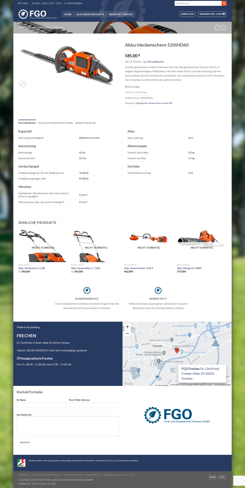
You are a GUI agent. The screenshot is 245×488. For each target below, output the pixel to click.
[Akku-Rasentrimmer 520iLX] (149, 238)
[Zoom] (23, 84)
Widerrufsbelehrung (116, 474)
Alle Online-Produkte (90, 14)
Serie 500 (57, 27)
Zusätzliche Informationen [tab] (55, 123)
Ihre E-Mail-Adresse (79, 400)
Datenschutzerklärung (47, 474)
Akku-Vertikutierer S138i (31, 268)
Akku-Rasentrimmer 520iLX (138, 268)
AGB (133, 474)
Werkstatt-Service (120, 14)
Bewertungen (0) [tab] (85, 123)
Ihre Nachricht (24, 414)
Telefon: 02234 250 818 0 (31, 350)
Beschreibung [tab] (27, 123)
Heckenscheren (42, 27)
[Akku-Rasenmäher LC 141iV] (96, 253)
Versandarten (92, 474)
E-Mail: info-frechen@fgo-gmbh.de (66, 350)
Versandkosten (156, 61)
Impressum (24, 474)
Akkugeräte (141, 103)
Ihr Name (21, 400)
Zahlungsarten (73, 474)
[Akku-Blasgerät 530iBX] (202, 239)
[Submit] (224, 3)
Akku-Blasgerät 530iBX (189, 268)
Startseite (24, 27)
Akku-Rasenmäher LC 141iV (85, 268)
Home (67, 14)
